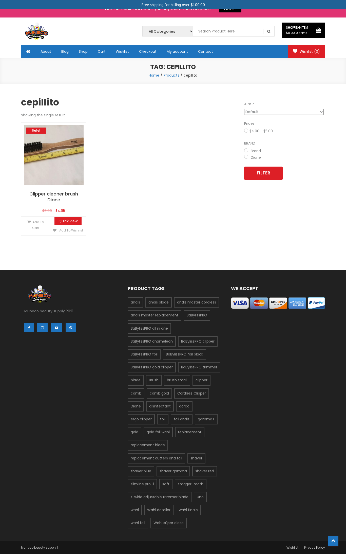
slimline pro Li (142, 484)
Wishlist (122, 51)
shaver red (204, 471)
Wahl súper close (168, 522)
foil (162, 419)
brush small (177, 380)
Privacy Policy (314, 547)
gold (134, 432)
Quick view (68, 221)
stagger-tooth (190, 484)
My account (177, 51)
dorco (184, 406)
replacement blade (148, 445)
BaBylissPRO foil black (184, 354)
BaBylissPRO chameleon (152, 341)
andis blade (158, 302)
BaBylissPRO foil (144, 354)
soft (165, 484)
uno (200, 496)
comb (136, 393)
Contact (205, 51)
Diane (136, 406)
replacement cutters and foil (156, 458)
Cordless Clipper (191, 393)
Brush (154, 380)
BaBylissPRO (197, 315)
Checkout (148, 51)
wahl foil (138, 522)
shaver (196, 458)
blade (136, 380)
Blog (65, 51)
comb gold (159, 393)
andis (135, 302)
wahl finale (188, 509)
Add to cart (38, 225)
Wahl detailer (158, 509)
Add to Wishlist (71, 230)
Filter (263, 173)
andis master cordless (196, 302)
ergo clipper (141, 419)
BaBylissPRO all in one (149, 328)
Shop (83, 51)
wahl (135, 509)
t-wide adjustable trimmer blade (159, 496)
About (46, 51)
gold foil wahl (158, 432)
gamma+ (206, 419)
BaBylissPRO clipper (198, 341)
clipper (201, 380)
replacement (189, 432)
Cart (102, 51)
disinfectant (160, 406)
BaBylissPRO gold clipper (152, 367)
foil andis (181, 419)
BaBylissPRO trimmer (199, 367)
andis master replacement (154, 315)
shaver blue (141, 471)
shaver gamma (173, 471)
